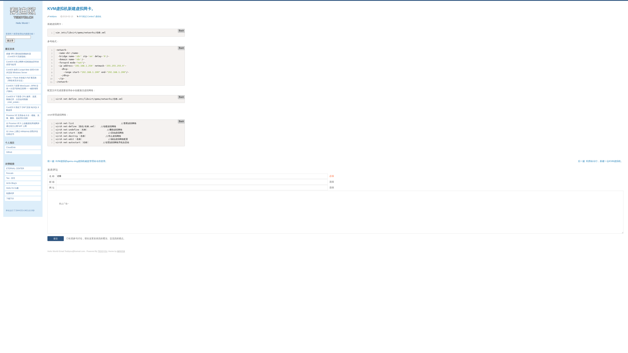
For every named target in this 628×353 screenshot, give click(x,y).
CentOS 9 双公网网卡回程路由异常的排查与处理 (22, 63)
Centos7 (91, 16)
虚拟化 (98, 16)
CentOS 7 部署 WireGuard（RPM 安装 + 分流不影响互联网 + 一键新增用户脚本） (22, 88)
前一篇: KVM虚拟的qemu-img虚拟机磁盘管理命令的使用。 (77, 161)
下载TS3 (10, 198)
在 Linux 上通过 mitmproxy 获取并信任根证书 (22, 132)
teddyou (53, 16)
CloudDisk (11, 147)
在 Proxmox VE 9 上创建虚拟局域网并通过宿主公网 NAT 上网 (22, 124)
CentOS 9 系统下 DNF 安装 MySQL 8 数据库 (22, 108)
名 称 (51, 176)
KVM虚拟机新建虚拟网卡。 (71, 8)
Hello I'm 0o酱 (12, 188)
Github (9, 152)
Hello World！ (23, 23)
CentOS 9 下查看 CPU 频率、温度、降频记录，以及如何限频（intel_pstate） (22, 99)
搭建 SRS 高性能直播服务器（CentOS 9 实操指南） (18, 55)
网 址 (51, 187)
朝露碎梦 (10, 193)
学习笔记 (83, 16)
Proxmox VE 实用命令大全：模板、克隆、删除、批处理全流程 (22, 116)
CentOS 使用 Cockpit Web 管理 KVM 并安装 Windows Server (22, 71)
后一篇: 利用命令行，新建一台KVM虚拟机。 (600, 161)
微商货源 (121, 251)
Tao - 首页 (10, 178)
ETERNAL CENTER (15, 168)
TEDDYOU (102, 251)
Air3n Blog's (11, 183)
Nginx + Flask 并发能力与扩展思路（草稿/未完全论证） (21, 79)
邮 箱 (51, 182)
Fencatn (9, 173)
